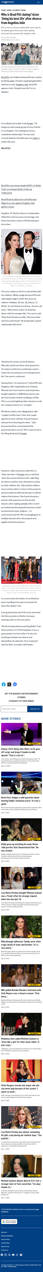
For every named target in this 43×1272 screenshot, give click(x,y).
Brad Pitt (5, 77)
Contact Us (4, 1250)
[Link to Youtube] (13, 1255)
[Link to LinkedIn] (21, 1255)
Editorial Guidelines (7, 1236)
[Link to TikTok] (17, 1255)
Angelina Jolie (22, 84)
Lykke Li (36, 138)
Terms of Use (5, 1246)
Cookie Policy (5, 1243)
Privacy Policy (5, 1239)
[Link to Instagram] (5, 1255)
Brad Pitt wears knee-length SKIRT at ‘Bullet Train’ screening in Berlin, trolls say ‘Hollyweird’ (21, 189)
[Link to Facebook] (2, 1255)
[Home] (7, 2)
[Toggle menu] (39, 2)
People (30, 123)
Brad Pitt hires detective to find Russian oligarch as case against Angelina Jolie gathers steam (19, 203)
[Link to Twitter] (9, 1255)
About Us (4, 1232)
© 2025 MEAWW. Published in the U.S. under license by (18, 1209)
